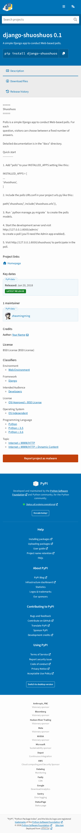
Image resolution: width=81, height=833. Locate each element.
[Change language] (73, 6)
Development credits (39, 635)
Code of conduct (39, 664)
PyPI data (10, 279)
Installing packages (39, 539)
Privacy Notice (39, 669)
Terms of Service (39, 654)
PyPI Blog (39, 577)
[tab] (40, 71)
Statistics (41, 587)
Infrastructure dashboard (39, 582)
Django (12, 381)
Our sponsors (40, 596)
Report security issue (40, 659)
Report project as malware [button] (40, 458)
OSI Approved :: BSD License (25, 402)
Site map (59, 825)
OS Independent (18, 413)
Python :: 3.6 (15, 432)
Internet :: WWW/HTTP (21, 443)
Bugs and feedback (40, 616)
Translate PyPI (39, 625)
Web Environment (19, 370)
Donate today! (40, 513)
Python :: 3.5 (15, 428)
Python (12, 424)
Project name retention (39, 553)
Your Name (18, 335)
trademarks (20, 822)
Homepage (14, 263)
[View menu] (63, 6)
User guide (39, 548)
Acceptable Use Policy (39, 673)
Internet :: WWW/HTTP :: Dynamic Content (33, 447)
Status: (40, 504)
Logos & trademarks (40, 591)
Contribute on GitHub (39, 620)
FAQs (40, 558)
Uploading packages (39, 544)
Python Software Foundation (46, 822)
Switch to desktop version (40, 684)
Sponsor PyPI (40, 630)
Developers (15, 391)
